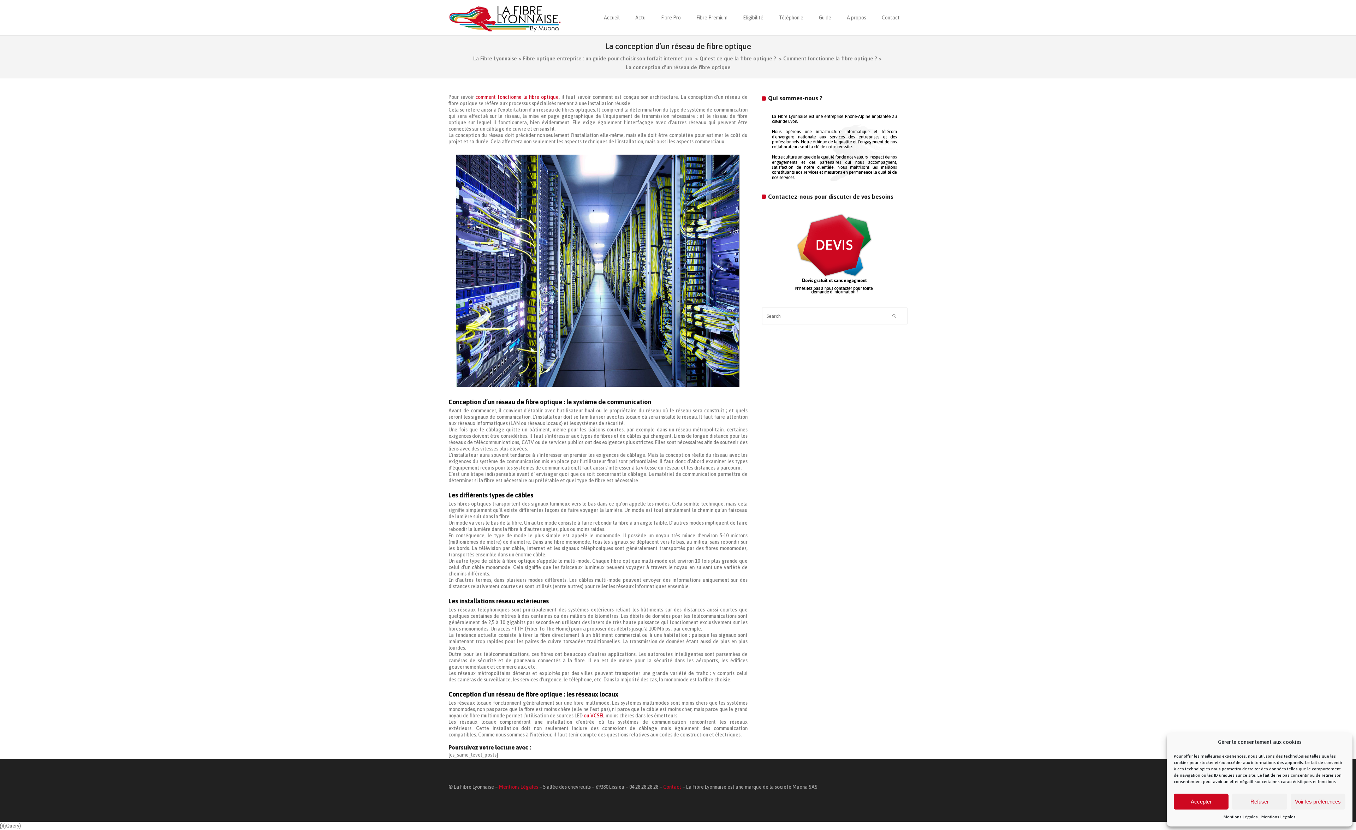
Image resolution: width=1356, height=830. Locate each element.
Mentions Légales (1241, 816)
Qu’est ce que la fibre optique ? (738, 58)
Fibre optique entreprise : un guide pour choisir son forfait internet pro (607, 58)
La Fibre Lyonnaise (495, 58)
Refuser (1259, 802)
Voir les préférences (1318, 802)
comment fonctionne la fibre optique (517, 97)
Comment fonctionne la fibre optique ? (830, 58)
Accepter (1201, 802)
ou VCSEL (594, 715)
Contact (672, 787)
